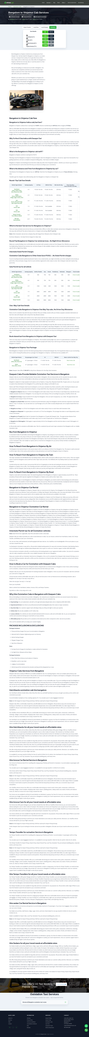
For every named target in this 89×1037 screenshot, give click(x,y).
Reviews (28, 1027)
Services (48, 2)
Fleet (9, 1022)
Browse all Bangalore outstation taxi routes (34, 1002)
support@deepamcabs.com (70, 1025)
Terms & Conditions (31, 1022)
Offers (63, 2)
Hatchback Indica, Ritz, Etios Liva (16, 360)
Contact (10, 1023)
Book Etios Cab (71, 364)
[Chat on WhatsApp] (86, 1026)
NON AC (51, 32)
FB (9, 1027)
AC (45, 32)
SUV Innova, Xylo (17, 206)
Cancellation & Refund (32, 1023)
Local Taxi (47, 1023)
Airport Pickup (48, 1018)
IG (16, 1027)
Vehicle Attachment (49, 1027)
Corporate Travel (49, 1025)
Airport (27, 27)
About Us (10, 1018)
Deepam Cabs (43, 1034)
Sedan (23, 19)
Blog (54, 2)
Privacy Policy (30, 1020)
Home (43, 2)
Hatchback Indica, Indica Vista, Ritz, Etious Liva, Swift (16, 191)
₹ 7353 (45, 39)
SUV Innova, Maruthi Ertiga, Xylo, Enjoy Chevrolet (16, 202)
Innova (34, 19)
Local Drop (36, 27)
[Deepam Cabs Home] (9, 2)
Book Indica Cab (71, 360)
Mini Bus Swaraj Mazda (16, 219)
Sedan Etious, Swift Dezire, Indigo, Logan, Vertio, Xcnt (16, 196)
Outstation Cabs (17, 6)
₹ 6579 (51, 36)
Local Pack (44, 27)
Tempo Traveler (17, 299)
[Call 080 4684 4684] (86, 1030)
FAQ (28, 1025)
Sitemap (28, 1018)
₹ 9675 (45, 42)
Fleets (58, 2)
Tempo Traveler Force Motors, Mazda (17, 215)
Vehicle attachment (72, 2)
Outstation (52, 27)
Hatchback (12, 19)
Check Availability (77, 275)
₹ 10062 (45, 45)
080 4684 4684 (67, 1027)
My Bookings (81, 2)
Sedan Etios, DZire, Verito (16, 365)
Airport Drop (48, 1020)
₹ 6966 (45, 36)
